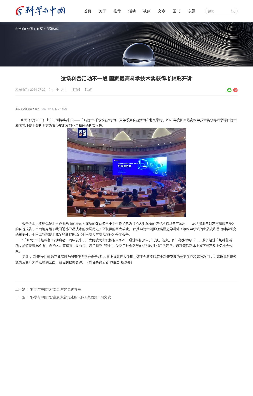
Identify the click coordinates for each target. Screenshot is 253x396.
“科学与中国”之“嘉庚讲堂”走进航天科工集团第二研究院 (70, 297)
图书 (176, 11)
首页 (87, 11)
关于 (102, 11)
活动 (132, 11)
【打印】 (76, 89)
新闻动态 (53, 28)
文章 (161, 11)
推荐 (117, 11)
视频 (147, 11)
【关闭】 (89, 89)
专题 (191, 11)
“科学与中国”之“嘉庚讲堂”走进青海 (55, 289)
